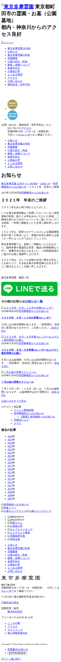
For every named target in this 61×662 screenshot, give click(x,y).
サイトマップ (15, 629)
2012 (10, 482)
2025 (10, 439)
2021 (10, 452)
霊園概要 (13, 58)
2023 (10, 446)
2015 (10, 472)
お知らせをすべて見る (13, 401)
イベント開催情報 (24, 410)
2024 (10, 443)
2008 (10, 495)
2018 (10, 462)
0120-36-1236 (26, 617)
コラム (17, 423)
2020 (10, 456)
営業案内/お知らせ (18, 649)
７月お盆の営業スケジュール (17, 382)
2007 (10, 498)
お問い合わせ (15, 81)
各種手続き (14, 68)
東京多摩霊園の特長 (19, 55)
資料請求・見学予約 (19, 84)
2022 (10, 449)
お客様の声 (14, 71)
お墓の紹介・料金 (18, 61)
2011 (10, 485)
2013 (10, 479)
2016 (10, 469)
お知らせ (13, 51)
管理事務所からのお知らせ (34, 192)
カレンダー (26, 134)
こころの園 (14, 623)
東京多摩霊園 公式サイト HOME (19, 183)
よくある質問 (15, 74)
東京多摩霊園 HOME (19, 48)
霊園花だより (21, 420)
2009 (10, 492)
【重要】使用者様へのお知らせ (37, 416)
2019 (10, 459)
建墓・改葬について (19, 64)
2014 (10, 475)
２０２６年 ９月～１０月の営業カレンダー (26, 317)
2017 (10, 466)
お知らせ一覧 (34, 301)
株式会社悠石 (15, 611)
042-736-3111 (14, 128)
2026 (10, 436)
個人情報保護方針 (18, 633)
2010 (10, 489)
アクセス (13, 78)
